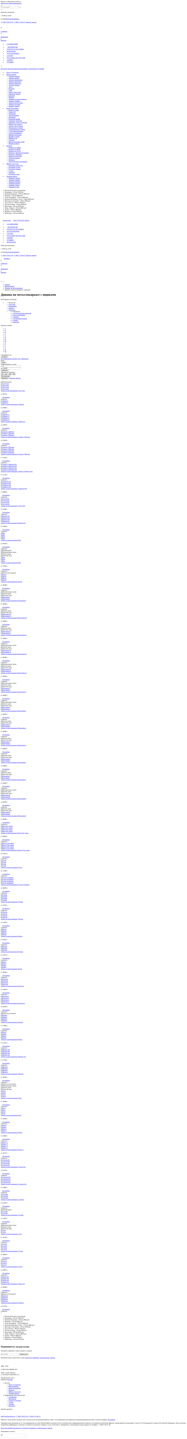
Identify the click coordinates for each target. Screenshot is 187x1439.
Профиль (7, 258)
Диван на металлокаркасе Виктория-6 (13, 762)
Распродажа (7, 220)
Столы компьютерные (16, 131)
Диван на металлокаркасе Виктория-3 (13, 711)
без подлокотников (18, 315)
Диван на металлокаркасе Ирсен (11, 936)
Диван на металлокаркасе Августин (13, 391)
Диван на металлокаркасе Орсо (11, 1098)
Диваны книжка (14, 78)
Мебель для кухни (12, 164)
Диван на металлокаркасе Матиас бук (13, 1057)
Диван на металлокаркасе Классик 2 (13, 1003)
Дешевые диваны (14, 178)
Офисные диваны (14, 94)
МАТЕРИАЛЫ (12, 47)
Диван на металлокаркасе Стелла (12, 1251)
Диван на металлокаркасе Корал (11, 1039)
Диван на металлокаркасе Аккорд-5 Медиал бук (17, 471)
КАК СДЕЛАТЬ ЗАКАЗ (21, 220)
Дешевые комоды (14, 183)
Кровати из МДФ (14, 149)
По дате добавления (21, 359)
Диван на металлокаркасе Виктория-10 (14, 618)
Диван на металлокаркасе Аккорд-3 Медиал (15, 454)
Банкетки (12, 96)
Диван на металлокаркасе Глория (12, 902)
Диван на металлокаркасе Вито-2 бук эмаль (15, 850)
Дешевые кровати (14, 182)
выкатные (15, 322)
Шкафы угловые (14, 136)
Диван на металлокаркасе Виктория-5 (13, 745)
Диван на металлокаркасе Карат (11, 969)
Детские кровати (14, 158)
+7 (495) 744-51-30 (7, 22)
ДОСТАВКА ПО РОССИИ (15, 58)
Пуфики (11, 97)
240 (10, 374)
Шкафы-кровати (14, 143)
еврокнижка (13, 306)
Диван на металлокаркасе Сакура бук (13, 1167)
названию (4, 357)
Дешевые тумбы (14, 185)
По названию (5, 359)
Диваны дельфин (14, 101)
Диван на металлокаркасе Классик (12, 986)
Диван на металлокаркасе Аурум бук (13, 506)
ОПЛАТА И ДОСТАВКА (15, 49)
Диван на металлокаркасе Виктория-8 (13, 798)
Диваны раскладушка (16, 103)
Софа (10, 90)
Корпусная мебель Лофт (17, 142)
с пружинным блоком (19, 318)
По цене (12, 359)
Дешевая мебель (11, 176)
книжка (11, 308)
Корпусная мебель (12, 108)
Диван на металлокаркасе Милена (12, 1074)
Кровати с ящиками (15, 154)
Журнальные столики (16, 128)
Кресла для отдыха (15, 92)
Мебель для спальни (15, 124)
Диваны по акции (14, 104)
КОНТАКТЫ (11, 51)
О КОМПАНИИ (12, 44)
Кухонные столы (14, 174)
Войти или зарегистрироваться (11, 3)
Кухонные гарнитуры (16, 165)
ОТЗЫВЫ (10, 62)
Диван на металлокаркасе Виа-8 (11, 582)
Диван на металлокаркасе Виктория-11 (14, 635)
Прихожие (12, 117)
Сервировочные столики (17, 129)
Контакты (12, 1406)
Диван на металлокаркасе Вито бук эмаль (14, 833)
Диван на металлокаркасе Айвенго (12, 404)
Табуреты (12, 172)
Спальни (11, 140)
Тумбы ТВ (12, 112)
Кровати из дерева (15, 147)
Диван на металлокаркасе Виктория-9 (13, 816)
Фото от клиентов (12, 72)
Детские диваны (14, 85)
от (1, 366)
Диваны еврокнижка (15, 80)
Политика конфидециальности (11, 1428)
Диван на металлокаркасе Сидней (12, 1215)
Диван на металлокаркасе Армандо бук (14, 488)
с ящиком (15, 317)
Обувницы (12, 114)
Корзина (3, 39)
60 (2, 374)
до (1, 368)
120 (6, 374)
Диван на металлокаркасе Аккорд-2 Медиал (15, 437)
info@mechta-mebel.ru (12, 19)
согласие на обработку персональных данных (40, 1358)
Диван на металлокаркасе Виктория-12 (14, 654)
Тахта (10, 87)
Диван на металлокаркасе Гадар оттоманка (15, 885)
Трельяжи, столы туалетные (18, 122)
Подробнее (6, 397)
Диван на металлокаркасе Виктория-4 (13, 728)
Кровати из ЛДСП (15, 151)
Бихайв (10, 1379)
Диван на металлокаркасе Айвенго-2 (13, 421)
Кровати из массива (15, 156)
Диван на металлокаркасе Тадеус (12, 1266)
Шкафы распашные (15, 135)
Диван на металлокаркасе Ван (11, 540)
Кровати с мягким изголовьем (19, 153)
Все (14, 374)
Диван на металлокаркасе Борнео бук (13, 523)
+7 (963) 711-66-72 (19, 22)
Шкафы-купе (13, 138)
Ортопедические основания (18, 161)
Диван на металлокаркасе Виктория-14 (14, 673)
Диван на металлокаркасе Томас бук (13, 1284)
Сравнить (4, 261)
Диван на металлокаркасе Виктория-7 (13, 780)
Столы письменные (15, 133)
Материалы (12, 1399)
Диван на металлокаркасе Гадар (11, 867)
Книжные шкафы (14, 119)
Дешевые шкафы (14, 180)
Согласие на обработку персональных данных (37, 1428)
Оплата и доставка (15, 1400)
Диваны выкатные (15, 83)
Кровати (9, 146)
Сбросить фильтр (15, 378)
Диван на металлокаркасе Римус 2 (12, 1150)
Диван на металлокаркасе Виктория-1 (13, 600)
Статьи (11, 1402)
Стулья (11, 171)
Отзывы (11, 1404)
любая (3, 362)
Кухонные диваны (15, 169)
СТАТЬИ (9, 55)
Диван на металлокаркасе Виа (11, 563)
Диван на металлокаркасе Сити (11, 1234)
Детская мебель (14, 115)
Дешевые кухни (14, 187)
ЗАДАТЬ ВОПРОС (13, 53)
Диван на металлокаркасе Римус (11, 1132)
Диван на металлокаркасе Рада (11, 1115)
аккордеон (12, 310)
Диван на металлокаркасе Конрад (12, 1022)
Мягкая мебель (11, 74)
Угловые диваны (14, 76)
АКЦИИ (9, 60)
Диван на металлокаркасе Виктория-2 (13, 692)
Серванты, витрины (15, 121)
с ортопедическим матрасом (21, 313)
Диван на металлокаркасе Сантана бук (13, 1184)
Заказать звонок (31, 22)
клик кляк (12, 304)
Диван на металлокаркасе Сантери (12, 1199)
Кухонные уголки (14, 167)
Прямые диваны (14, 106)
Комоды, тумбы (14, 110)
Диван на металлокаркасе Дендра (12, 919)
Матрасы (12, 160)
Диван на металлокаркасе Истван (12, 952)
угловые (15, 320)
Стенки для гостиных (16, 126)
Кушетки (12, 89)
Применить (5, 370)
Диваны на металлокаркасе (18, 99)
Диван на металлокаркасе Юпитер (12, 1303)
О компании (13, 1397)
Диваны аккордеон (15, 81)
